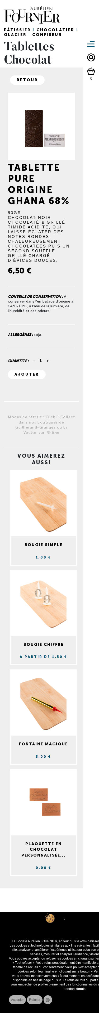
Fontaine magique (43, 744)
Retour (27, 80)
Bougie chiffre (43, 644)
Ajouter (27, 374)
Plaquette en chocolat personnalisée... (43, 849)
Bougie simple (44, 544)
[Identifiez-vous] (91, 57)
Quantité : (18, 361)
